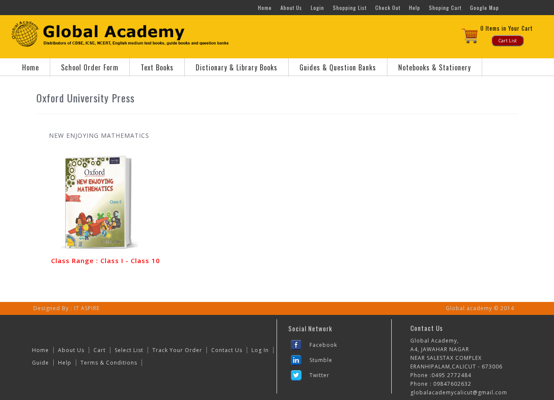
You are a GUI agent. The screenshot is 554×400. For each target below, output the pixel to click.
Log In (260, 350)
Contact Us (226, 350)
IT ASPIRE (87, 308)
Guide (40, 362)
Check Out (387, 7)
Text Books (157, 67)
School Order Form (90, 67)
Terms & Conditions (109, 362)
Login (317, 7)
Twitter (319, 375)
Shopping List (350, 7)
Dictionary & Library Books (236, 67)
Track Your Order (177, 350)
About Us (291, 7)
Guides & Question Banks (338, 67)
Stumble (320, 360)
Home (265, 7)
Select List (129, 350)
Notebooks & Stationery (434, 67)
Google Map (484, 7)
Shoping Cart (445, 7)
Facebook (323, 345)
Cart (99, 350)
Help (414, 7)
